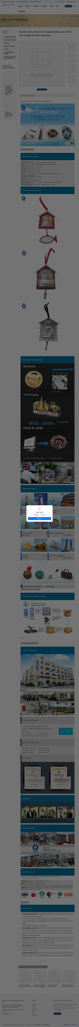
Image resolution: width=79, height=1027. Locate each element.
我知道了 (39, 518)
